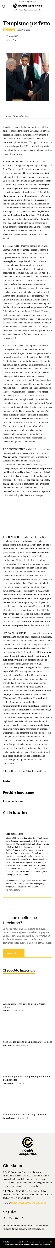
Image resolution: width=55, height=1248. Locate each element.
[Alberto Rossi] (5, 40)
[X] (22, 47)
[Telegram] (42, 47)
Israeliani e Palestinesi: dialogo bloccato (24, 1114)
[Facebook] (15, 47)
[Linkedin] (29, 47)
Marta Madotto (8, 1045)
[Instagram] (10, 1218)
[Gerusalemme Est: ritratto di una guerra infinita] (27, 989)
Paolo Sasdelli (8, 1083)
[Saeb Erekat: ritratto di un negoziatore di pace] (27, 1027)
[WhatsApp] (35, 47)
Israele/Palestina (23, 30)
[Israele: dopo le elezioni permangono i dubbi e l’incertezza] (27, 1061)
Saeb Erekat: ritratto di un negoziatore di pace (27, 1041)
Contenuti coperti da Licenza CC (39, 1242)
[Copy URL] (49, 47)
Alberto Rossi (12, 40)
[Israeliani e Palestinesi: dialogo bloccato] (27, 1099)
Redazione (6, 1010)
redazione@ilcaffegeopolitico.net (28, 1203)
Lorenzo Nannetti (9, 1118)
